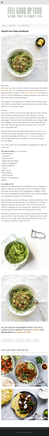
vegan (36, 340)
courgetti (19, 340)
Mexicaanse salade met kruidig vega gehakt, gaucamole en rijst (24, 384)
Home (4, 26)
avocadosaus (8, 340)
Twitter (28, 332)
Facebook (35, 330)
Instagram (20, 332)
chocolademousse (31, 93)
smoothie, (5, 90)
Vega (28, 340)
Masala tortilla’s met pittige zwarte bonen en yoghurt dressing (24, 418)
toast (13, 90)
